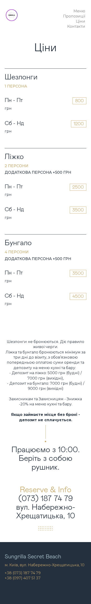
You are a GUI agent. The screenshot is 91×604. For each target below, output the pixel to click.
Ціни (80, 21)
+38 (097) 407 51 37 (23, 578)
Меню (79, 11)
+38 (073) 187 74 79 (23, 573)
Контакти (76, 26)
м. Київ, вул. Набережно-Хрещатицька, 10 (44, 565)
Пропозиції (74, 16)
